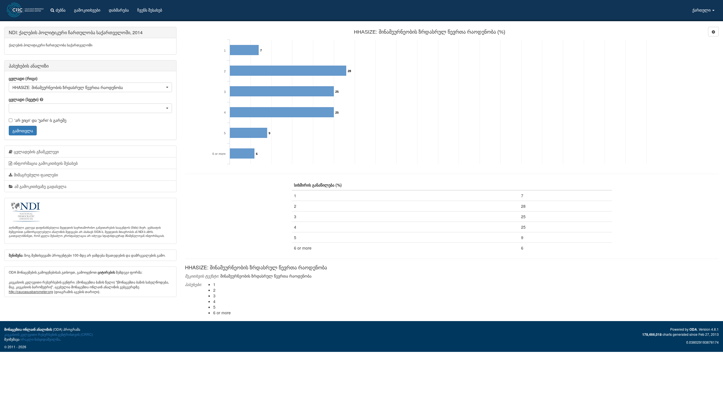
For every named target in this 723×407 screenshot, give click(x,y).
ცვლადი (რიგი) (23, 78)
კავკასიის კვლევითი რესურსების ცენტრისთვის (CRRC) (48, 334)
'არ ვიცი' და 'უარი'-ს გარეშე (40, 120)
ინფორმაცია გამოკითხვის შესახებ (46, 163)
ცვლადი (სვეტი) (24, 99)
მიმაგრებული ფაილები (36, 174)
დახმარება (119, 10)
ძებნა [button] (61, 10)
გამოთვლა (22, 130)
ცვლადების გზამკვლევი (36, 151)
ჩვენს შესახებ (149, 10)
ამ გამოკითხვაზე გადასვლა (40, 186)
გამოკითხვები (87, 10)
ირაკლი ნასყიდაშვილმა (40, 339)
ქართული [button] (702, 10)
